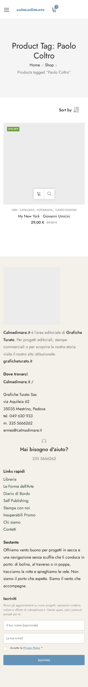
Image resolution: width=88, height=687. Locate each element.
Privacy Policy (31, 648)
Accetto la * (26, 648)
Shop (49, 65)
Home (35, 65)
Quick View (49, 194)
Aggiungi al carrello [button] (39, 194)
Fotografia (45, 210)
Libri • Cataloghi (23, 210)
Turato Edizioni (65, 210)
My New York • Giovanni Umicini (44, 216)
